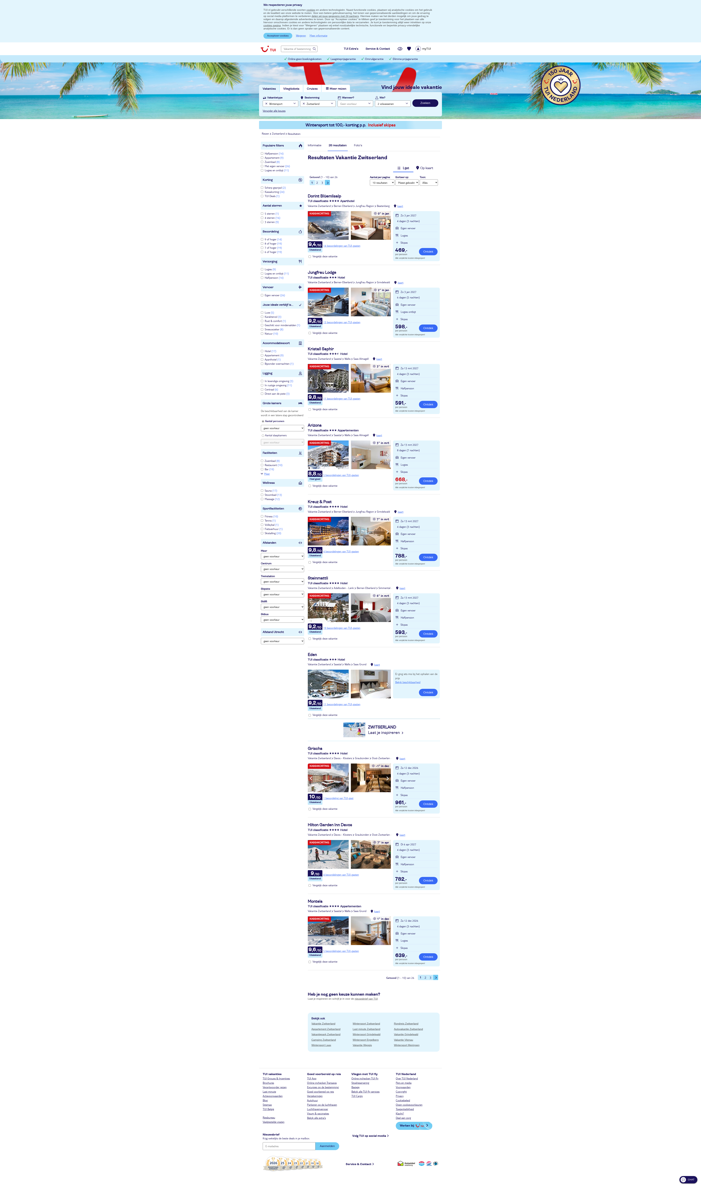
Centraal (271, 389)
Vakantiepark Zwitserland (325, 1034)
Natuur (271, 333)
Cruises (312, 88)
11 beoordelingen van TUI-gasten (341, 398)
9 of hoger (273, 239)
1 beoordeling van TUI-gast (338, 798)
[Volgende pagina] (327, 182)
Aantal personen (274, 421)
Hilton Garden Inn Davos (330, 825)
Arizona (315, 425)
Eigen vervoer (275, 295)
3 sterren (272, 222)
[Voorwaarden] (428, 1163)
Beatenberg (383, 205)
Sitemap (267, 1104)
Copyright (401, 1091)
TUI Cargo (357, 1096)
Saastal (338, 358)
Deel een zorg (403, 1117)
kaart (400, 206)
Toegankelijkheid (405, 1109)
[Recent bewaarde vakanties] (409, 48)
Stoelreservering (360, 1082)
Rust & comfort (275, 320)
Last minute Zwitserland (366, 1029)
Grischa (315, 749)
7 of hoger (273, 247)
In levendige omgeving (279, 381)
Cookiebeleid (403, 1100)
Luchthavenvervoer (317, 1109)
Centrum (266, 563)
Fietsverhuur (274, 528)
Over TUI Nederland (407, 1078)
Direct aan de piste (277, 393)
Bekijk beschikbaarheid (407, 682)
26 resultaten (338, 145)
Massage (272, 499)
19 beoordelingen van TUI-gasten (341, 627)
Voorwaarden (403, 1087)
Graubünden (362, 758)
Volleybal (272, 524)
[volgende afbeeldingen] (387, 226)
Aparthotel (273, 359)
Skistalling (273, 533)
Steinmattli (318, 578)
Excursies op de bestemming (323, 1087)
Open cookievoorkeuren (409, 1104)
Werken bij (407, 1125)
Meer (267, 473)
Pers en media (403, 1082)
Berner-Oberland (343, 205)
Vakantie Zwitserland (319, 205)
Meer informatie (318, 35)
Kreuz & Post (320, 502)
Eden (312, 655)
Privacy (400, 1096)
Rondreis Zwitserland (406, 1023)
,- (401, 251)
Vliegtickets (291, 88)
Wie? (382, 97)
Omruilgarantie (374, 59)
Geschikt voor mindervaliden (282, 325)
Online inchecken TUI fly (364, 1078)
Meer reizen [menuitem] (338, 88)
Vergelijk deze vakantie (325, 256)
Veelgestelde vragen (273, 1121)
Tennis (270, 520)
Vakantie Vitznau (403, 1039)
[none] (266, 103)
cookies (311, 9)
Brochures (268, 1082)
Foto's (358, 145)
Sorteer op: (402, 177)
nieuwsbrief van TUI (366, 998)
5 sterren (272, 213)
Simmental (384, 587)
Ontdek (428, 251)
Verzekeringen (315, 1096)
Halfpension (274, 153)
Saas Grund (359, 664)
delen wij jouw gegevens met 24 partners (335, 16)
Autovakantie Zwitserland (408, 1029)
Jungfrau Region (364, 205)
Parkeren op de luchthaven (322, 1104)
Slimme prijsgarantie (405, 59)
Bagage (355, 1087)
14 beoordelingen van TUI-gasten (341, 245)
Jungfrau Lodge (322, 272)
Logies (270, 269)
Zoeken (425, 103)
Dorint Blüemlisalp (324, 196)
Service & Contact (358, 1164)
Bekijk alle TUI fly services (365, 1091)
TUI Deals (272, 196)
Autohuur (312, 1100)
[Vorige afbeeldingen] (311, 226)
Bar (269, 469)
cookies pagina (272, 25)
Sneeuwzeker (274, 329)
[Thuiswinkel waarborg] (407, 1163)
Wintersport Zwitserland (366, 1023)
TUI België (268, 1109)
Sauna (271, 490)
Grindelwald (383, 282)
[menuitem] (428, 48)
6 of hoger (273, 251)
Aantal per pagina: (380, 177)
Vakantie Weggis (362, 1045)
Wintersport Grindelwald (366, 1034)
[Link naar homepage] (268, 48)
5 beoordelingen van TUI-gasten (341, 475)
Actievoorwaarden (273, 1096)
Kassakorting (274, 191)
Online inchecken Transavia (322, 1082)
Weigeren (301, 35)
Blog (265, 1100)
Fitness (271, 516)
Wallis (347, 358)
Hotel (270, 351)
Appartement (274, 157)
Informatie (314, 145)
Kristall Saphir (321, 349)
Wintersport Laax (321, 1045)
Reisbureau (269, 1117)
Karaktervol (273, 316)
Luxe (269, 312)
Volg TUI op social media (369, 1135)
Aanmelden (327, 1146)
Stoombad (273, 494)
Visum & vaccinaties (318, 1113)
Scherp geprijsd (275, 187)
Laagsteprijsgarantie (343, 59)
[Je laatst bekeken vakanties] (400, 48)
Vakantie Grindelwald (406, 1034)
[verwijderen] (303, 103)
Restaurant (273, 465)
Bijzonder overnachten (279, 363)
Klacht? (400, 1113)
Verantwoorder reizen (275, 1087)
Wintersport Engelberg (366, 1039)
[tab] (314, 146)
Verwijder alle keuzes (274, 110)
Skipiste (265, 589)
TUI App (311, 1078)
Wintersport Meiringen (407, 1045)
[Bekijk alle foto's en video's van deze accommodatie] (349, 225)
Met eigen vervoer (277, 166)
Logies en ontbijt (277, 170)
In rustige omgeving (278, 385)
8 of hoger (273, 243)
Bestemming (312, 97)
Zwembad (272, 161)
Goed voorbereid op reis (320, 1091)
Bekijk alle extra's (316, 1117)
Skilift (264, 601)
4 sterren (272, 217)
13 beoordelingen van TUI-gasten (341, 322)
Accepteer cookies (278, 36)
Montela (315, 901)
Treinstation (268, 576)
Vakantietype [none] (275, 97)
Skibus (265, 614)
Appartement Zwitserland (325, 1029)
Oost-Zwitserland (381, 758)
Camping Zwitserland (323, 1039)
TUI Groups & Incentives (276, 1078)
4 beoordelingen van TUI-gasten (341, 551)
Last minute (269, 1091)
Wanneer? (348, 97)
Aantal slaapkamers (276, 435)
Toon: (423, 177)
